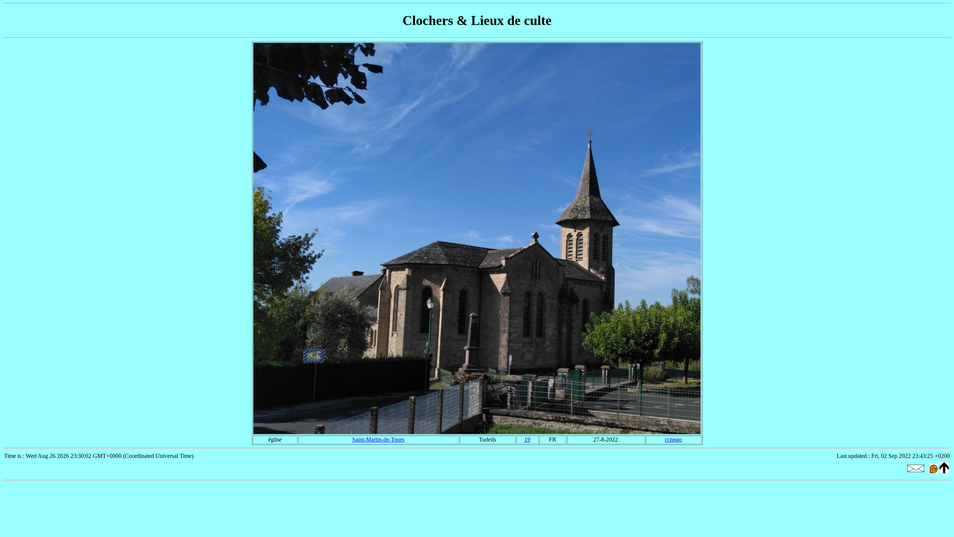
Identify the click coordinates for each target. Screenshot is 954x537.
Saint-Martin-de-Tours (378, 439)
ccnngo (673, 439)
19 (527, 439)
